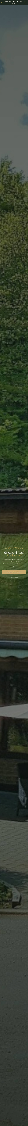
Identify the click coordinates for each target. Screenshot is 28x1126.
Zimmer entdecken (14, 577)
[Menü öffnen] (25, 2)
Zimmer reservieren (14, 572)
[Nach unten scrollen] (14, 1123)
